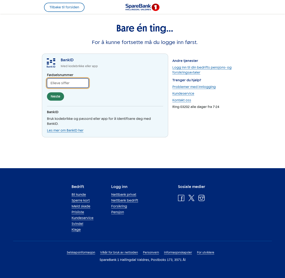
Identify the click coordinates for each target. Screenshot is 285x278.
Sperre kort (81, 200)
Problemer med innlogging (194, 87)
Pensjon (117, 212)
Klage (76, 230)
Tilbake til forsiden (64, 7)
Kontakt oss (181, 100)
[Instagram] (201, 199)
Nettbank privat (123, 195)
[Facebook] (181, 199)
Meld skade (81, 206)
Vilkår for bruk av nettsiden (119, 252)
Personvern (151, 252)
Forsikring (119, 206)
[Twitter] (191, 199)
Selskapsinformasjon (81, 252)
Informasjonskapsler (178, 252)
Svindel (77, 224)
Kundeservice (183, 93)
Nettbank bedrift (124, 200)
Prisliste (78, 212)
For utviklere (205, 252)
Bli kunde (79, 195)
